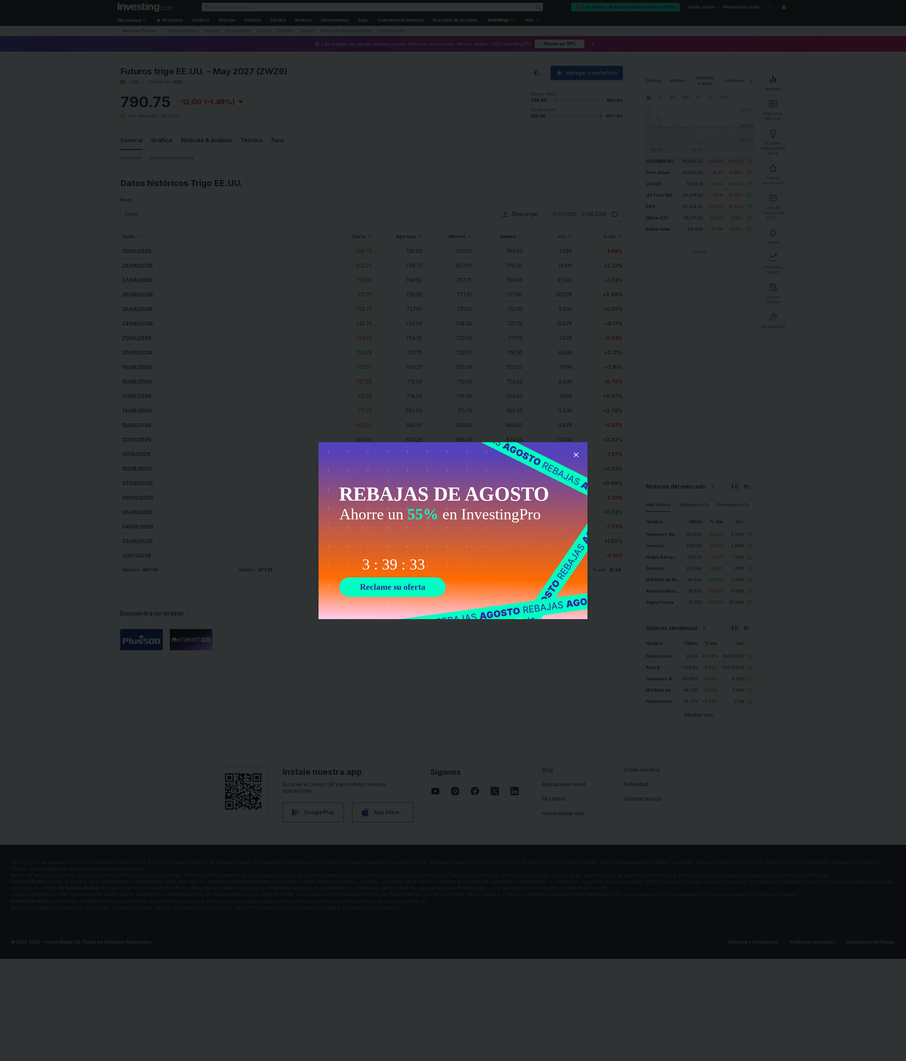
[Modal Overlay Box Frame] (453, 530)
